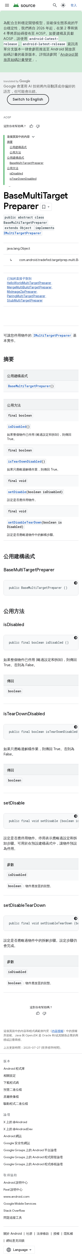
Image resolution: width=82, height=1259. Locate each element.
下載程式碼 (11, 1083)
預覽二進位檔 (12, 1090)
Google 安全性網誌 (16, 1143)
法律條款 (43, 1233)
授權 (56, 1233)
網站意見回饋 (15, 1240)
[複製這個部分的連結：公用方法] (28, 611)
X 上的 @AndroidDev (18, 1129)
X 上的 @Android (15, 1122)
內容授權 (57, 1031)
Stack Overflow (14, 1211)
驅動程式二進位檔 (15, 1104)
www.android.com (16, 1197)
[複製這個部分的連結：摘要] (18, 359)
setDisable (17, 492)
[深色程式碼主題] (75, 583)
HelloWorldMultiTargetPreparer (29, 283)
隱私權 (68, 1233)
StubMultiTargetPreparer (25, 300)
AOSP (7, 117)
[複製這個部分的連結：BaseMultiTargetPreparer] (58, 570)
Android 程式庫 (14, 1069)
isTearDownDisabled (25, 461)
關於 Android (12, 1233)
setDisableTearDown (25, 522)
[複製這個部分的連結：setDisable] (29, 803)
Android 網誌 (12, 1136)
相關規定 (9, 1076)
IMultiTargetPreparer (22, 233)
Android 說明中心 (15, 1182)
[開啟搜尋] (55, 5)
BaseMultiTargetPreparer (29, 386)
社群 (29, 1233)
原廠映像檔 (11, 1097)
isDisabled (17, 426)
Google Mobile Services (19, 1204)
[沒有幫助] (38, 126)
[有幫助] (31, 126)
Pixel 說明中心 (13, 1190)
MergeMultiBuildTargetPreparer (29, 287)
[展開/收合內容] (33, 136)
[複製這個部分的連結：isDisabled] (28, 625)
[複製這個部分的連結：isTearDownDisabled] (49, 714)
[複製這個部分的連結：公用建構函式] (39, 556)
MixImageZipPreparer (22, 292)
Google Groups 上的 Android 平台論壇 (30, 1150)
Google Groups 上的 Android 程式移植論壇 (33, 1164)
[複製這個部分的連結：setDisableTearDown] (49, 905)
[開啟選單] (7, 5)
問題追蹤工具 (12, 1218)
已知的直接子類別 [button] (31, 289)
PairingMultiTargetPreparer (26, 296)
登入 (74, 5)
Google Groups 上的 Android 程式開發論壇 (33, 1157)
